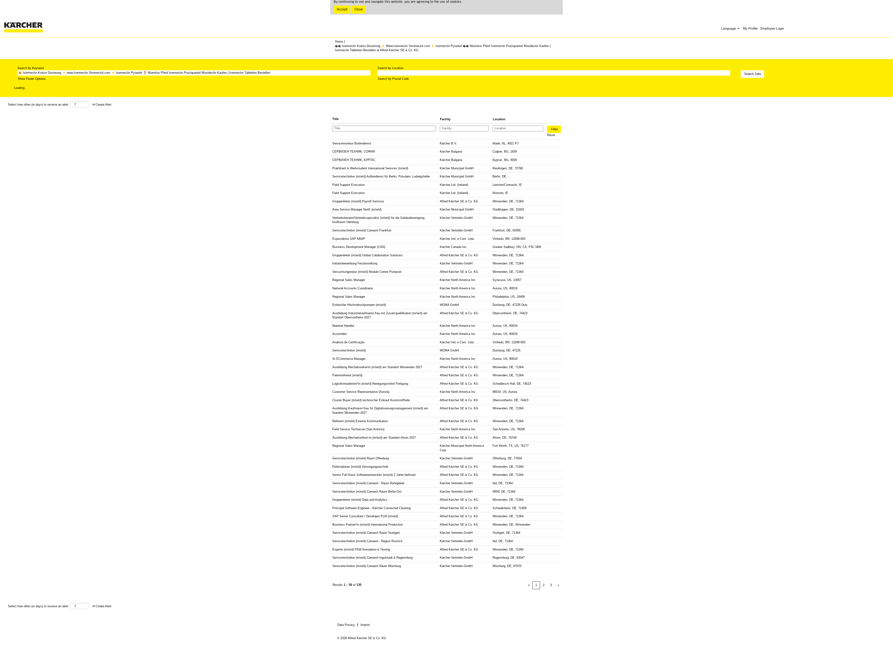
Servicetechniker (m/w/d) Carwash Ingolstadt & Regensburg (372, 557)
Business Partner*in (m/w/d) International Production (367, 524)
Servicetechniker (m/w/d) (349, 350)
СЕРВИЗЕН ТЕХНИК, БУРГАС (353, 160)
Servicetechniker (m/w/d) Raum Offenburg (360, 458)
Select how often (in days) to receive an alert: (38, 104)
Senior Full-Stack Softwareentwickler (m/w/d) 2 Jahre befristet (374, 475)
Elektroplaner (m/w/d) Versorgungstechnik (360, 466)
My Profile (750, 28)
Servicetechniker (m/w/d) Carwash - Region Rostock (367, 541)
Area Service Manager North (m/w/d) (356, 209)
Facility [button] (445, 119)
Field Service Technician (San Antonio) (358, 429)
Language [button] (729, 28)
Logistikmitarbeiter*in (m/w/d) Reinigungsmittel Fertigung (370, 383)
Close (358, 9)
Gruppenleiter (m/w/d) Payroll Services (358, 201)
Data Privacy (346, 625)
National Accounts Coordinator (352, 288)
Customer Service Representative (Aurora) (360, 392)
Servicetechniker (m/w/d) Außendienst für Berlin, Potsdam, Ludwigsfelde (381, 176)
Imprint (365, 625)
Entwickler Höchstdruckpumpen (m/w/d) (359, 305)
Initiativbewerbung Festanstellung (354, 263)
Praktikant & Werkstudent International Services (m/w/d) (370, 168)
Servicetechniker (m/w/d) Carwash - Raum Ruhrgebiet (368, 483)
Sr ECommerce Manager (349, 358)
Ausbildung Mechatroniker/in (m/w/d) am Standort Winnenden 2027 (377, 367)
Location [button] (499, 119)
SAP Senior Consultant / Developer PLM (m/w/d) (365, 516)
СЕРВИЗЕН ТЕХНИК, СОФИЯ (353, 151)
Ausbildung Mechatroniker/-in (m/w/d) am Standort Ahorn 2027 (374, 437)
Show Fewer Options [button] (32, 78)
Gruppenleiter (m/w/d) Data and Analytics (359, 499)
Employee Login (772, 28)
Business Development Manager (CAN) (358, 247)
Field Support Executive (348, 185)
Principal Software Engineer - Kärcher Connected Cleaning (371, 508)
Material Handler (343, 325)
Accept (342, 9)
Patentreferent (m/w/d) (347, 375)
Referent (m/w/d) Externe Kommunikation (360, 421)
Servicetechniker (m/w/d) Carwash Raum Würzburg (366, 566)
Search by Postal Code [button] (393, 78)
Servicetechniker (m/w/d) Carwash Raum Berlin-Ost (367, 491)
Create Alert (103, 104)
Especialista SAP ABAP (348, 238)
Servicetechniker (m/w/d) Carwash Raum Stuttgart (366, 532)
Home (339, 41)
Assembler (339, 334)
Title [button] (335, 119)
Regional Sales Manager (348, 280)
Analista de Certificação (348, 342)
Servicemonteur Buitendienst (351, 143)
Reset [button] (551, 135)
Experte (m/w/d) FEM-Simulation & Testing (361, 549)
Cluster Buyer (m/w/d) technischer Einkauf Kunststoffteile (371, 400)
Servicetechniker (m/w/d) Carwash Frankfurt (361, 230)
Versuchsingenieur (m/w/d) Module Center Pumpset (366, 272)
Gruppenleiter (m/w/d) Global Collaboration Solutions (367, 255)
